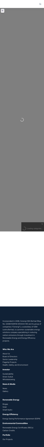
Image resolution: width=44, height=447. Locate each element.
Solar (5, 407)
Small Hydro (7, 410)
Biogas (5, 404)
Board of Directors (10, 356)
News (5, 388)
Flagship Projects (9, 362)
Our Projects (8, 439)
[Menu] (40, 4)
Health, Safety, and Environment (15, 365)
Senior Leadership (10, 359)
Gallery (5, 391)
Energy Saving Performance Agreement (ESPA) (21, 419)
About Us (6, 354)
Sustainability (8, 374)
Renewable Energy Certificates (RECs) (18, 428)
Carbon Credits (9, 430)
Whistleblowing (9, 379)
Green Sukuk (8, 377)
